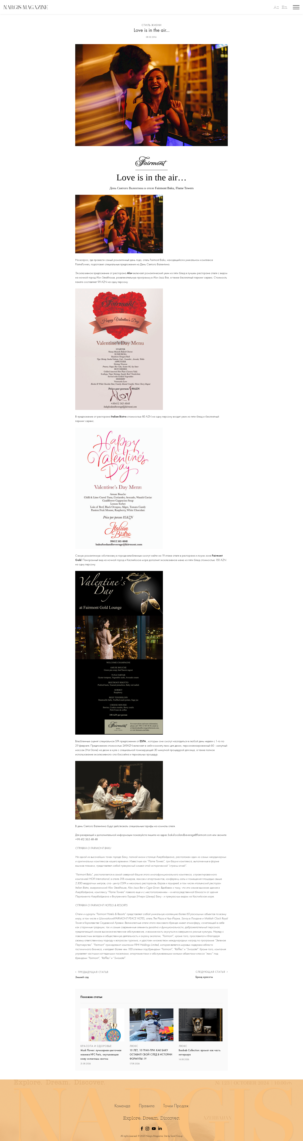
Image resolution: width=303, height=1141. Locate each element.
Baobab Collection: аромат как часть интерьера (199, 1052)
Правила (146, 1106)
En (284, 7)
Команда (122, 1106)
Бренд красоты (204, 977)
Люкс (134, 1046)
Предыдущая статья (92, 972)
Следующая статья (211, 972)
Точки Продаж (175, 1106)
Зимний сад (82, 977)
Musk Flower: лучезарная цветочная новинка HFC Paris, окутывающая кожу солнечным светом (100, 1054)
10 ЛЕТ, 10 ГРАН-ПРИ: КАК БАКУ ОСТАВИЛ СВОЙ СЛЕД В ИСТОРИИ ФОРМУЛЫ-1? (151, 1054)
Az (276, 7)
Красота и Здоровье (96, 1046)
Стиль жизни (151, 25)
